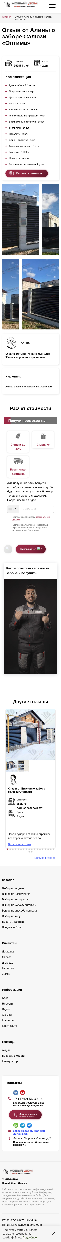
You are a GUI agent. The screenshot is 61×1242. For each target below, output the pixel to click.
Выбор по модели (13, 888)
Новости (7, 1003)
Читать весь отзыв (19, 844)
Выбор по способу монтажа (19, 910)
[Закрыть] (53, 1233)
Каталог (8, 880)
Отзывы (7, 1014)
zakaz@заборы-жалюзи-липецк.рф (29, 1132)
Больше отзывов (45, 857)
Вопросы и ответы (13, 1055)
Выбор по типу (11, 916)
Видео (6, 1009)
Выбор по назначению (16, 893)
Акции (6, 1050)
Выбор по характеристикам (19, 905)
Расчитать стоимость (29, 173)
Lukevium (31, 1220)
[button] (7, 849)
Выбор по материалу (15, 899)
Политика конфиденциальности (22, 1224)
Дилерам (7, 962)
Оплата (6, 957)
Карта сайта (9, 1025)
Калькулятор (10, 1061)
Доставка (8, 951)
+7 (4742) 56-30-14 (28, 1099)
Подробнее (30, 1237)
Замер (6, 973)
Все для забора (12, 927)
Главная (6, 16)
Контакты (8, 1020)
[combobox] (13, 509)
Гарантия (8, 968)
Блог (5, 998)
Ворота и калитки (13, 921)
